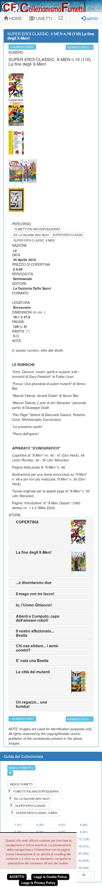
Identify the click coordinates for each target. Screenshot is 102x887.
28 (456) (83, 868)
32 (83, 875)
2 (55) (40, 825)
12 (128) (83, 839)
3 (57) (62, 825)
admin (91, 18)
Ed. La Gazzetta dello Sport (31, 235)
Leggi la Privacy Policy (38, 882)
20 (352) (83, 853)
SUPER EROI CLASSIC (67, 235)
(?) (28, 331)
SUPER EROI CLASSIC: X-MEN (34, 240)
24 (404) (83, 860)
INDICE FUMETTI (20, 768)
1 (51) (18, 825)
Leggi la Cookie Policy (50, 876)
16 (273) (83, 846)
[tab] (51, 531)
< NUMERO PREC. (22, 47)
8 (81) (84, 832)
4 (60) (84, 825)
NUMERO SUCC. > (79, 47)
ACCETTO (16, 876)
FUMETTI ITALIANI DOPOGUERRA (37, 229)
